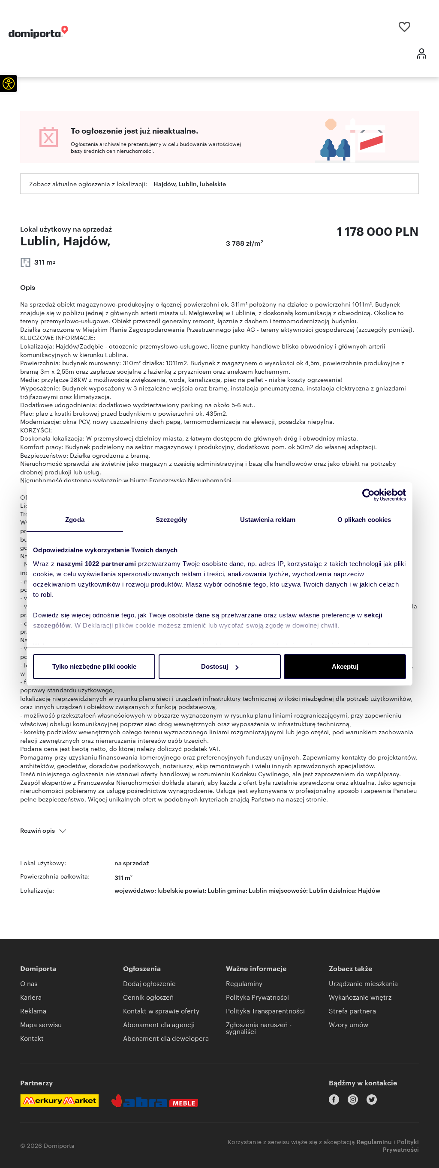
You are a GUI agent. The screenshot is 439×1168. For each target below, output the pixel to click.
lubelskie (170, 890)
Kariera (31, 996)
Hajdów (369, 890)
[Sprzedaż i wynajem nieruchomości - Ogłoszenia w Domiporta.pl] (38, 32)
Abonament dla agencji (159, 1024)
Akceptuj (345, 666)
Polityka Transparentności (265, 1010)
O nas (28, 983)
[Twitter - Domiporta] (372, 1099)
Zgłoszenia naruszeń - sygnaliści (259, 1028)
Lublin (318, 890)
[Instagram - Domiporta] (353, 1099)
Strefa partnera (352, 1010)
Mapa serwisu (41, 1024)
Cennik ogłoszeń (148, 996)
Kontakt (32, 1038)
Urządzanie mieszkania (363, 983)
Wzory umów (348, 1024)
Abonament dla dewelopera (166, 1038)
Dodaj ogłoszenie (149, 983)
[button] (8, 83)
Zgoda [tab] (74, 519)
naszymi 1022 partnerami (96, 563)
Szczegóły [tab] (171, 519)
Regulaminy (244, 983)
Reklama (33, 1010)
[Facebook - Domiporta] (334, 1099)
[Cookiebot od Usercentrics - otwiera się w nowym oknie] (368, 495)
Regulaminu (374, 1141)
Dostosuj (214, 666)
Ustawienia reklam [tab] (268, 519)
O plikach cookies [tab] (364, 519)
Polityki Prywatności (401, 1145)
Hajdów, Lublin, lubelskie (189, 183)
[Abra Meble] (154, 1100)
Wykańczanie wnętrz (360, 996)
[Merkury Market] (59, 1100)
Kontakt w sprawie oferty (161, 1010)
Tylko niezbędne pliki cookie (94, 666)
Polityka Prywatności (257, 996)
